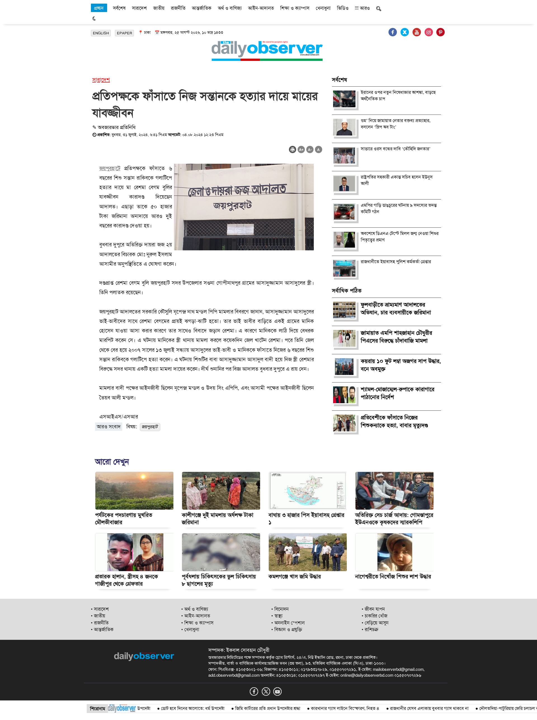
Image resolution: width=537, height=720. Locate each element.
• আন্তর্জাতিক (102, 629)
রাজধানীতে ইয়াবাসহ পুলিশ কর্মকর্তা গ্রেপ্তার (396, 262)
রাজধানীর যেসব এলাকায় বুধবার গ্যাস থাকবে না (414, 708)
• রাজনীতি (100, 623)
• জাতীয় (98, 616)
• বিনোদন (280, 609)
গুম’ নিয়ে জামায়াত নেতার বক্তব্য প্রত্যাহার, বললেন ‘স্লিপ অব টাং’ (395, 124)
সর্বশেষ (119, 8)
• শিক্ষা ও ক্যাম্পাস (197, 623)
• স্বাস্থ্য (276, 616)
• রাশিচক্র (370, 629)
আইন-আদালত (261, 8)
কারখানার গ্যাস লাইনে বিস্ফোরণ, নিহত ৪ (329, 708)
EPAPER (124, 33)
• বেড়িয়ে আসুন (375, 623)
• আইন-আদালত (195, 616)
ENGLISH (101, 33)
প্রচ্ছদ (99, 8)
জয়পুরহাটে (109, 168)
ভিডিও (342, 8)
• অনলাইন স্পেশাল (288, 623)
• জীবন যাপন (373, 609)
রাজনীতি (178, 8)
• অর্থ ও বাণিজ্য (194, 609)
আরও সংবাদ (109, 426)
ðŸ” (528, 708)
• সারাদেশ (100, 609)
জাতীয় (158, 8)
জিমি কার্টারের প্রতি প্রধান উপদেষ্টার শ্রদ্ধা (252, 708)
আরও (364, 8)
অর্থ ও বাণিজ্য (230, 8)
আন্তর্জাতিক (201, 8)
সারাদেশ (139, 8)
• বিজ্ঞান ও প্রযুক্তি (286, 629)
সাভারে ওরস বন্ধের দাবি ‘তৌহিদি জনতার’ (395, 149)
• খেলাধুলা (190, 629)
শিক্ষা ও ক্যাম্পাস (294, 8)
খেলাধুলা (323, 8)
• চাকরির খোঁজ (374, 616)
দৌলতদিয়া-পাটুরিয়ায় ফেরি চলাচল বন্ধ (495, 708)
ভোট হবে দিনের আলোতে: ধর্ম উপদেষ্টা (177, 708)
